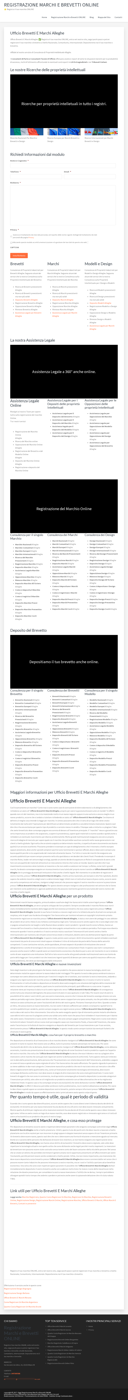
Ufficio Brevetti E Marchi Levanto (60, 1326)
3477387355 (15, 1373)
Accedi (56, 1394)
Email (67, 171)
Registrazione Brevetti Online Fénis (61, 1363)
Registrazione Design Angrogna (17, 1288)
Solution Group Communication (60, 1396)
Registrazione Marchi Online (48, 1200)
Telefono (15, 171)
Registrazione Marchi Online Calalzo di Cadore (65, 1350)
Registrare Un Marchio (81, 1197)
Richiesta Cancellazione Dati (30, 1394)
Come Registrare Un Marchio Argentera (21, 1302)
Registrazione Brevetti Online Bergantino (63, 1339)
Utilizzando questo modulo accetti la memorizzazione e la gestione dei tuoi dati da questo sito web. (50, 242)
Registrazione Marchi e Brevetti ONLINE (51, 5)
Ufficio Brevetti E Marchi (92, 1200)
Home (90, 1326)
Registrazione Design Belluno (17, 1293)
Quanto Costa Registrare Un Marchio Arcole (22, 1306)
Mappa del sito (47, 1394)
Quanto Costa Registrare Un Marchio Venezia (64, 1353)
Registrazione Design (26, 1200)
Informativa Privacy (11, 1394)
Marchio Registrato (30, 1197)
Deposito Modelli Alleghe (100, 303)
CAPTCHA (14, 247)
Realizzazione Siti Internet (14, 1396)
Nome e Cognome (19, 160)
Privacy (14, 229)
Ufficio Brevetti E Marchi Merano (17, 1297)
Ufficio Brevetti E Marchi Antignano (60, 1346)
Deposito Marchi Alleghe (62, 300)
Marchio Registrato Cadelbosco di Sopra (63, 1343)
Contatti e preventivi (27, 1203)
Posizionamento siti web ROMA (36, 1396)
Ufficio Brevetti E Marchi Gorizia (59, 1330)
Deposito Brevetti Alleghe (26, 300)
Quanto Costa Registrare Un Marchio (55, 1197)
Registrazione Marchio (71, 1200)
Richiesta (15, 182)
